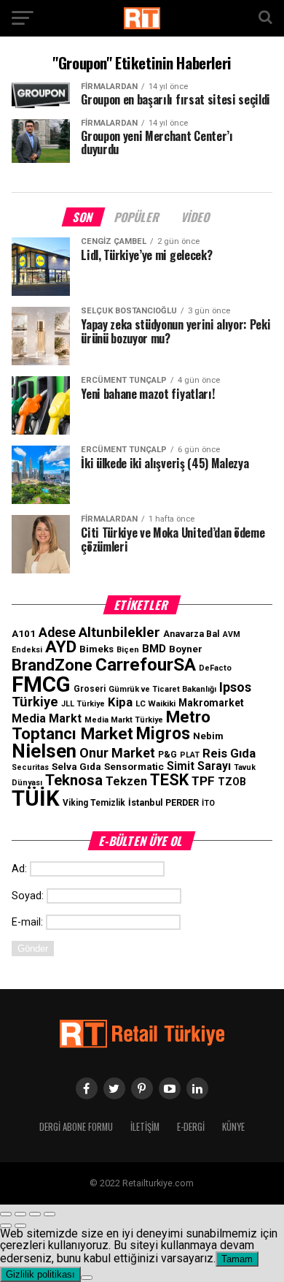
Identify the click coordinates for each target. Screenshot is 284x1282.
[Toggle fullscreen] (35, 1214)
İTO (208, 803)
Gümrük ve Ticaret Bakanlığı (162, 689)
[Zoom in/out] (49, 1214)
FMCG (41, 684)
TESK (169, 780)
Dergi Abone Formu (76, 1127)
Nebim (208, 735)
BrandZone (52, 664)
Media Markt (47, 718)
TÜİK (36, 798)
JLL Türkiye (83, 704)
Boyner (185, 649)
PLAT (190, 755)
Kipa (120, 702)
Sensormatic (134, 766)
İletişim (144, 1127)
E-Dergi (191, 1127)
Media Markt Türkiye (123, 720)
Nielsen (44, 751)
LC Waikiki (155, 703)
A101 (24, 633)
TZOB (232, 781)
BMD (154, 648)
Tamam (237, 1259)
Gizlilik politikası (40, 1274)
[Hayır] (86, 1277)
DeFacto (215, 668)
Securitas (30, 767)
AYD (60, 647)
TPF (203, 781)
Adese (57, 632)
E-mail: (27, 922)
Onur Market (117, 752)
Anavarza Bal (191, 634)
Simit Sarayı (199, 766)
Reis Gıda (229, 753)
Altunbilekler (119, 632)
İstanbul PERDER (163, 803)
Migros (163, 733)
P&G (167, 754)
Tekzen (126, 781)
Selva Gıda (76, 766)
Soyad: (28, 896)
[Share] (20, 1214)
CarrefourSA (145, 664)
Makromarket (211, 703)
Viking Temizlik (94, 803)
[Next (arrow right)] (20, 1226)
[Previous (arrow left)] (6, 1226)
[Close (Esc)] (6, 1214)
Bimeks (96, 649)
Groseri (90, 689)
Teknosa (74, 780)
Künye (233, 1127)
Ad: (19, 869)
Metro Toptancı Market (111, 724)
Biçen (128, 650)
